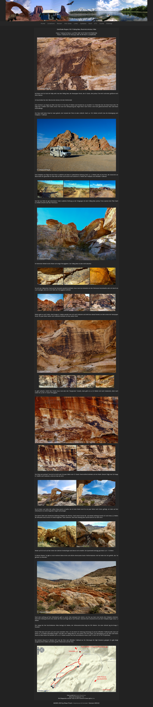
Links (76, 23)
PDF (82, 697)
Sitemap (109, 23)
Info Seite (68, 23)
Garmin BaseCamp (81, 695)
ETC (95, 23)
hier (94, 698)
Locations (51, 23)
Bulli (90, 23)
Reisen (59, 23)
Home (43, 23)
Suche (102, 23)
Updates (83, 23)
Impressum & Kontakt (80, 703)
